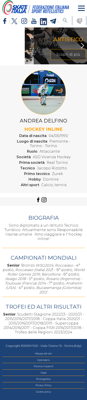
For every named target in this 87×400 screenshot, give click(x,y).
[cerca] (65, 20)
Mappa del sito (43, 353)
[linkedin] (43, 21)
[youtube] (34, 21)
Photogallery (43, 379)
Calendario (43, 360)
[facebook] (5, 21)
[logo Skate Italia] (35, 14)
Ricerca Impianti (43, 366)
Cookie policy (43, 391)
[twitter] (14, 21)
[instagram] (24, 21)
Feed (43, 372)
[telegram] (53, 21)
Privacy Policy (43, 385)
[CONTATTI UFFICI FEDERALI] (79, 20)
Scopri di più (43, 54)
